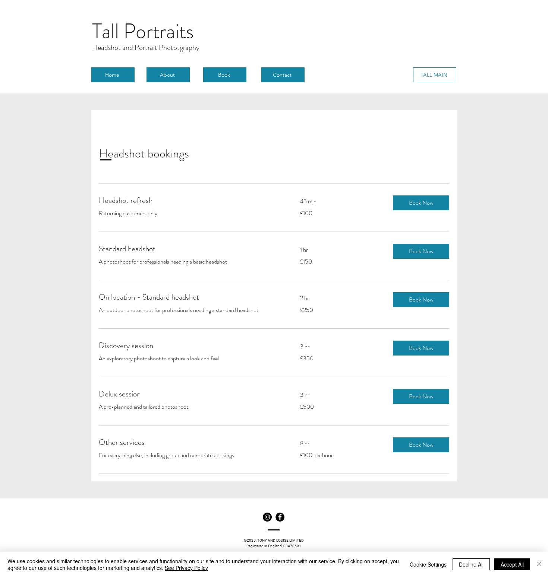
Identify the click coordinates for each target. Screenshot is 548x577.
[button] (421, 202)
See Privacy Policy (186, 567)
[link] (190, 200)
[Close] (539, 564)
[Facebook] (279, 517)
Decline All (471, 564)
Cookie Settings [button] (428, 564)
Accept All (512, 564)
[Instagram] (267, 517)
